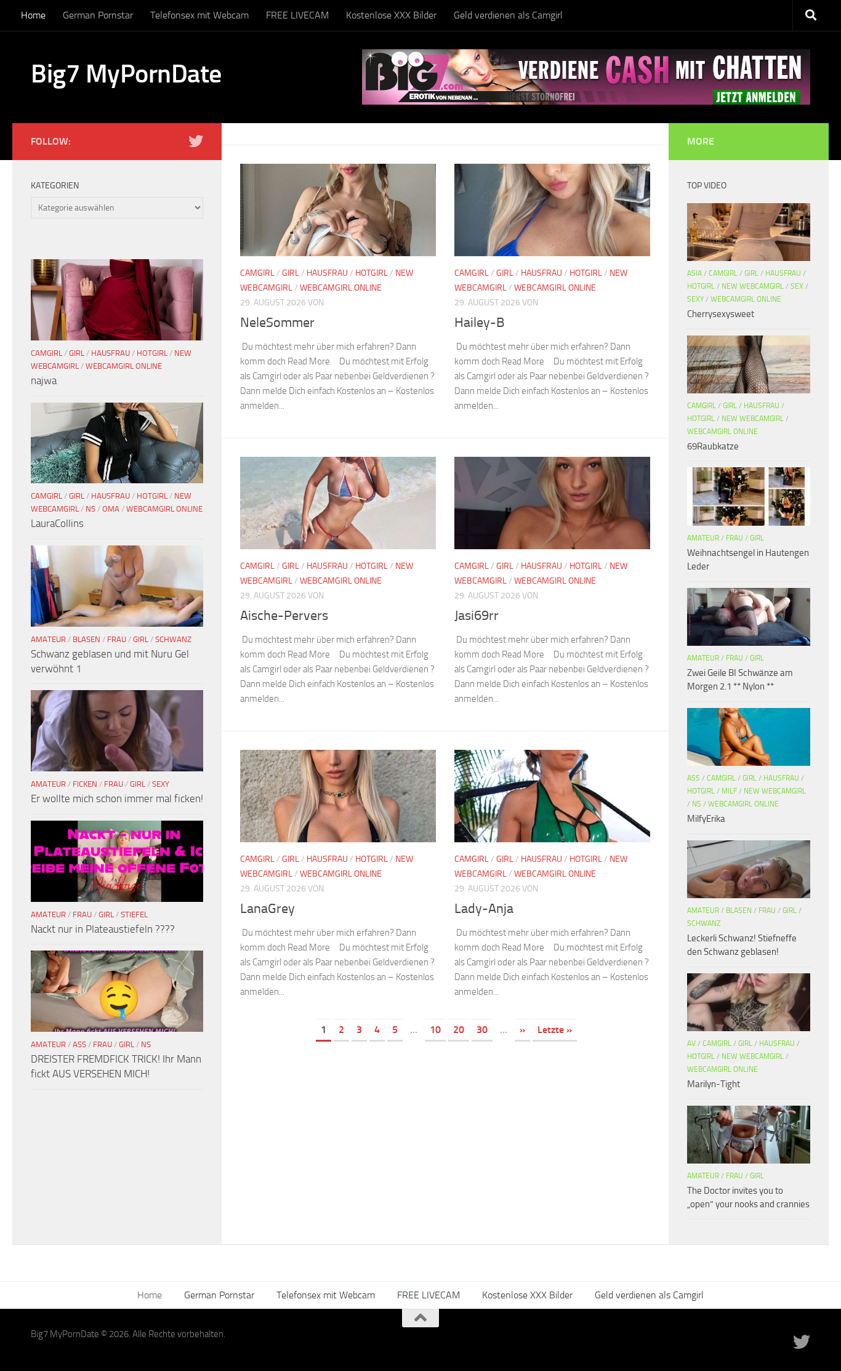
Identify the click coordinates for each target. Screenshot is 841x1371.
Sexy (160, 784)
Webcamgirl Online (341, 288)
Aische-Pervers (284, 616)
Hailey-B (479, 323)
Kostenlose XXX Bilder (391, 15)
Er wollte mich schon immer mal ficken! (117, 798)
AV (691, 1043)
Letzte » (554, 1029)
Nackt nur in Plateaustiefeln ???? (103, 929)
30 (482, 1029)
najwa (44, 380)
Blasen (86, 639)
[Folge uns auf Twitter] (195, 141)
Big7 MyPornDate (126, 73)
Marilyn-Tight (713, 1084)
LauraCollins (57, 523)
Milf (729, 791)
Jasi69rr (476, 616)
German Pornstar (98, 15)
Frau (116, 639)
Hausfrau (327, 273)
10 (435, 1029)
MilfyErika (706, 818)
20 (458, 1029)
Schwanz (173, 639)
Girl (290, 273)
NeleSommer (277, 323)
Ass (79, 1044)
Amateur (48, 639)
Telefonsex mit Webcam (199, 15)
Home (33, 15)
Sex (797, 286)
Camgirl (257, 273)
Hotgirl (371, 273)
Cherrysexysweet (720, 314)
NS (90, 508)
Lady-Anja (483, 909)
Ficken (85, 784)
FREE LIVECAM (297, 15)
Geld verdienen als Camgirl (508, 15)
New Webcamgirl (753, 286)
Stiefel (134, 914)
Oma (110, 508)
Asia (694, 273)
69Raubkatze (713, 446)
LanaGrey (267, 909)
